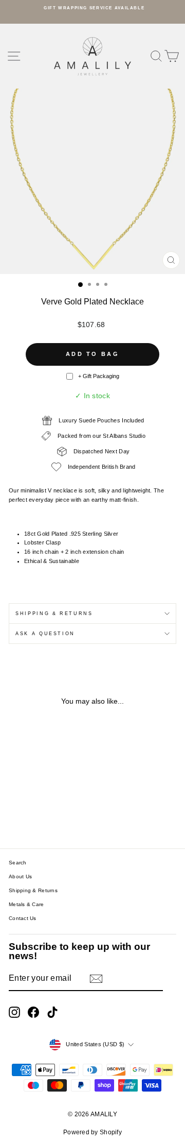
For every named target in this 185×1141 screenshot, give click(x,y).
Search (18, 862)
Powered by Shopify (92, 1132)
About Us (20, 876)
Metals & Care (26, 904)
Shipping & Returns (54, 613)
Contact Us (22, 918)
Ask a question (45, 633)
